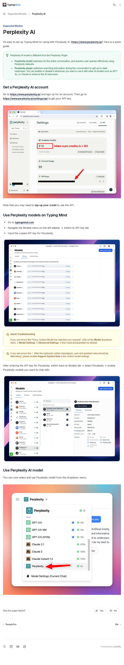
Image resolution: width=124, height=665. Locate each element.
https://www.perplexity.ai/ (87, 41)
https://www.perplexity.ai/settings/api (25, 98)
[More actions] (120, 5)
